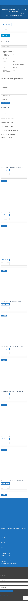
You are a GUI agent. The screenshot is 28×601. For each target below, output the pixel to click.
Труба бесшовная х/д (16, 15)
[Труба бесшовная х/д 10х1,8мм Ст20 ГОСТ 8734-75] (14, 466)
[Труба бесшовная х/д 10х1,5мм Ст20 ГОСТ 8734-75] (14, 422)
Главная (4, 13)
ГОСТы (2, 547)
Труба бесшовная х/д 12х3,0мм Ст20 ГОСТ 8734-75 (12, 301)
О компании (4, 535)
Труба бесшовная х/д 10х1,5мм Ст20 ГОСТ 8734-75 (12, 436)
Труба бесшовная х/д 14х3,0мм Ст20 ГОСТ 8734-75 (12, 167)
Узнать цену (6, 24)
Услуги (2, 540)
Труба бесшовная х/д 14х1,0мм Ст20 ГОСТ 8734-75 (12, 212)
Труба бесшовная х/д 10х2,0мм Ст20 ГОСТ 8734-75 (12, 256)
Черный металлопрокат (14, 13)
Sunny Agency (18, 569)
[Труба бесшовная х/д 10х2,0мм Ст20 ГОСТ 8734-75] (14, 242)
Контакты (3, 550)
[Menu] (2, 2)
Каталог (3, 537)
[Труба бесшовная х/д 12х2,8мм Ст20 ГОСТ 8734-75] (14, 377)
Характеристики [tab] (6, 44)
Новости (3, 545)
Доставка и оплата (5, 542)
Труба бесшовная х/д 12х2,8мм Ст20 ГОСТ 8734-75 (12, 391)
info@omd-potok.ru (5, 557)
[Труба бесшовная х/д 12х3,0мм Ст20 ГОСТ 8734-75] (14, 287)
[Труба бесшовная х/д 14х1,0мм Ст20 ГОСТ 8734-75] (14, 198)
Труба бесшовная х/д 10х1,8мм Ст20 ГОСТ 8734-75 (12, 480)
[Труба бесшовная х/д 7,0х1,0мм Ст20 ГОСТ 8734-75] (14, 332)
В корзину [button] (4, 181)
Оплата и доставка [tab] (6, 46)
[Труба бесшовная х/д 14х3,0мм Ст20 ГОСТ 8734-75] (14, 153)
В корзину (5, 35)
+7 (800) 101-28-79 (5, 553)
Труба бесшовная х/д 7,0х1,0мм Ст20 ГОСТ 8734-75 (12, 346)
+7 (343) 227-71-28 (5, 555)
